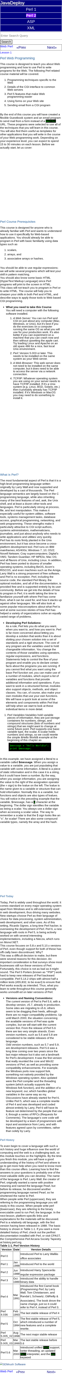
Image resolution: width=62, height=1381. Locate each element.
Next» (52, 47)
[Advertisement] (31, 183)
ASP (31, 21)
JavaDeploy (12, 2)
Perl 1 (31, 9)
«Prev (21, 47)
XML (31, 28)
